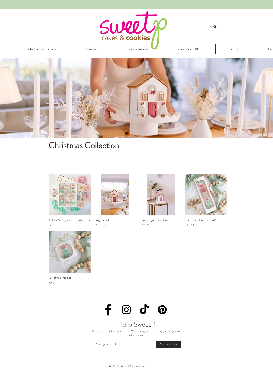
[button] (213, 26)
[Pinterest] (162, 310)
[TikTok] (144, 310)
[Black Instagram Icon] (126, 310)
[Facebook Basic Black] (108, 310)
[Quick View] (70, 194)
